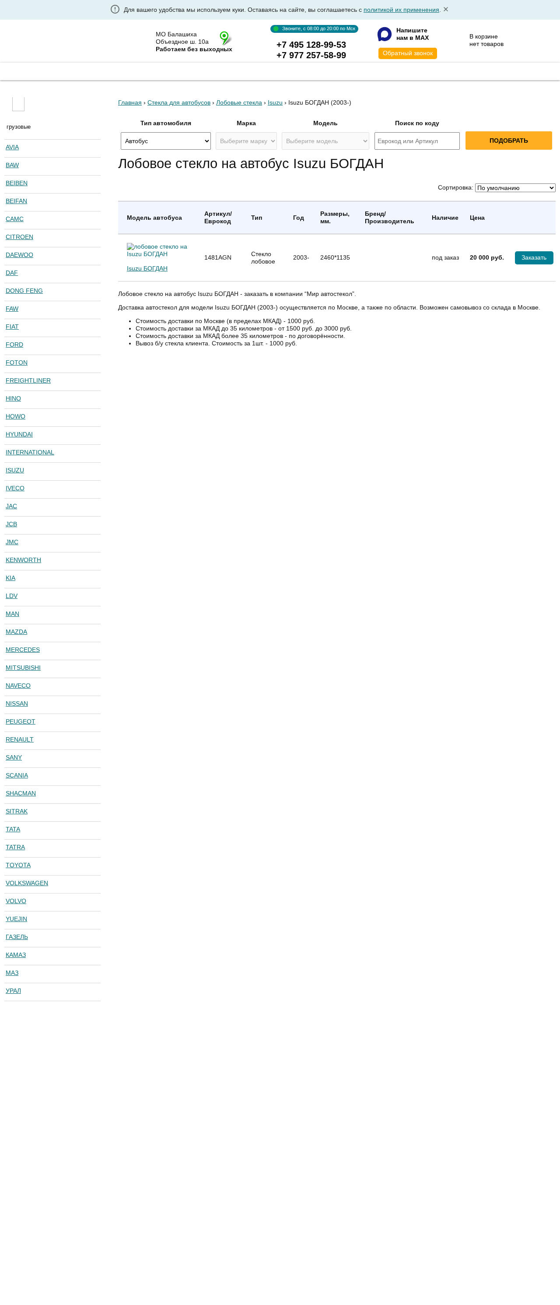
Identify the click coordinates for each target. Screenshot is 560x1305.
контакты (446, 70)
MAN (12, 613)
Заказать (534, 257)
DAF (12, 272)
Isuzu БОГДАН (147, 268)
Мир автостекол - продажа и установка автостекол (64, 42)
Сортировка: (455, 187)
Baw (12, 165)
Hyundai (19, 434)
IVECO (15, 488)
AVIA (12, 147)
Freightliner (28, 380)
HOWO (15, 416)
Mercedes (23, 649)
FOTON (17, 362)
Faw (12, 308)
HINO (13, 398)
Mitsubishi (23, 667)
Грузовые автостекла (109, 70)
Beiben (17, 182)
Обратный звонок (408, 52)
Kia (10, 577)
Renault (20, 739)
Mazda (16, 631)
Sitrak (17, 811)
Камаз (16, 954)
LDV (12, 595)
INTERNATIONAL (30, 452)
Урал (13, 990)
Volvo (16, 900)
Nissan (17, 703)
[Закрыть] (445, 10)
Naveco (18, 685)
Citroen (19, 236)
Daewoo (19, 254)
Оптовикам (294, 70)
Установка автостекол (210, 70)
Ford (14, 344)
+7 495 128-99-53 (311, 44)
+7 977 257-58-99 (311, 55)
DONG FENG (24, 290)
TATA (13, 829)
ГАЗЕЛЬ (17, 936)
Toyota (18, 865)
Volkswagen (27, 882)
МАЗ (12, 972)
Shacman (21, 793)
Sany (14, 757)
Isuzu (15, 470)
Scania (17, 775)
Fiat (12, 326)
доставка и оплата (371, 70)
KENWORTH (23, 559)
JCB (11, 524)
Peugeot (20, 721)
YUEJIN (16, 918)
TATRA (15, 847)
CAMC (15, 218)
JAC (11, 506)
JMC (12, 541)
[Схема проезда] (225, 38)
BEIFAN (16, 200)
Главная (32, 70)
